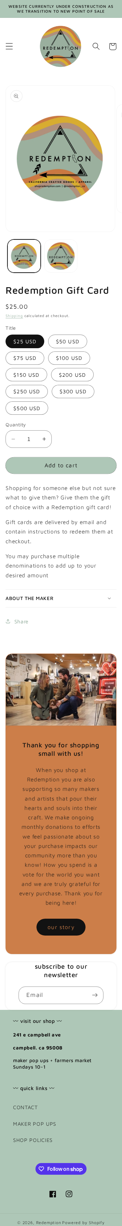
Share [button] (21, 621)
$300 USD (73, 391)
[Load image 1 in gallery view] (24, 256)
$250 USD (26, 391)
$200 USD (72, 375)
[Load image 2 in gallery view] (60, 256)
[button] (9, 46)
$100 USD (69, 358)
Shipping (14, 315)
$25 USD (24, 341)
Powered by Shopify (83, 1222)
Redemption (48, 1222)
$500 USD (26, 408)
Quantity (16, 424)
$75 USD (24, 358)
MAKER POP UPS (34, 1124)
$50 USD (67, 341)
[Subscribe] (95, 995)
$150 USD (26, 375)
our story (60, 927)
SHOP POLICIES (33, 1140)
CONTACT (25, 1107)
